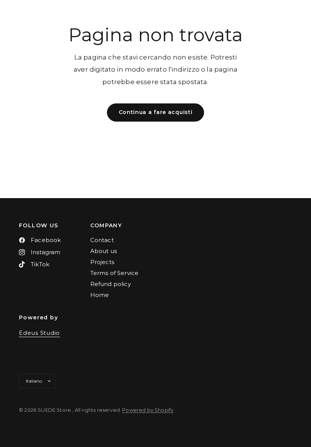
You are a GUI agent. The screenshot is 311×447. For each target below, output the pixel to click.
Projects (102, 262)
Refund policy (110, 284)
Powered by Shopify (147, 410)
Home (99, 295)
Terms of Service (114, 273)
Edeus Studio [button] (39, 333)
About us (103, 251)
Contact (102, 240)
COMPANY (106, 225)
